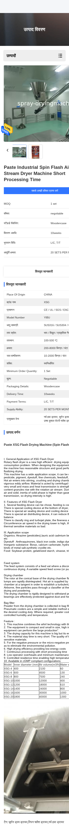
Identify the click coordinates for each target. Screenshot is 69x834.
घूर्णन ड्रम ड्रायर (18, 822)
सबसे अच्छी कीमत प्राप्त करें (44, 190)
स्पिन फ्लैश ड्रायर (38, 822)
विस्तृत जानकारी (44, 271)
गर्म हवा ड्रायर (56, 822)
